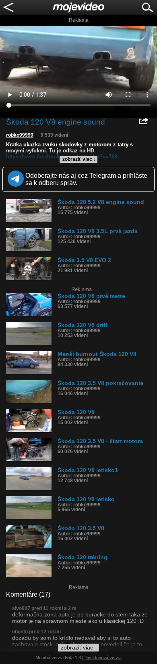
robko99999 (19, 135)
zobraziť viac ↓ (79, 159)
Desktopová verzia (103, 657)
